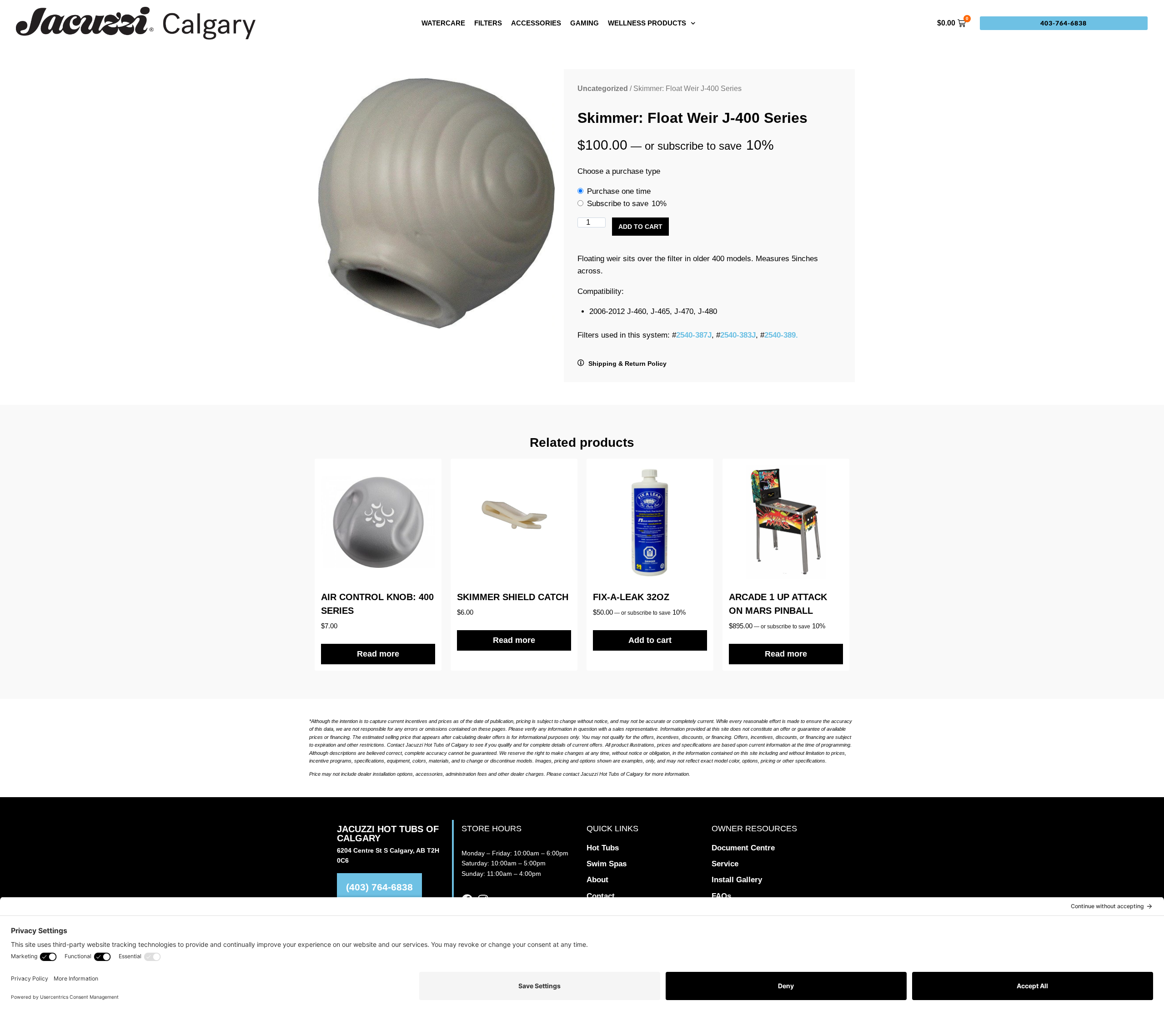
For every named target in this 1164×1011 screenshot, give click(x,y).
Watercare (443, 23)
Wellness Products (647, 23)
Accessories (536, 23)
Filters (488, 23)
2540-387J (694, 335)
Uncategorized (602, 88)
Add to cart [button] (650, 640)
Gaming (584, 23)
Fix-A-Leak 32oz (631, 597)
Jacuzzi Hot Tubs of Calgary (388, 833)
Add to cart (640, 226)
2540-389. (781, 335)
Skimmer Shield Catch (512, 597)
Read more (378, 653)
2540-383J (738, 335)
